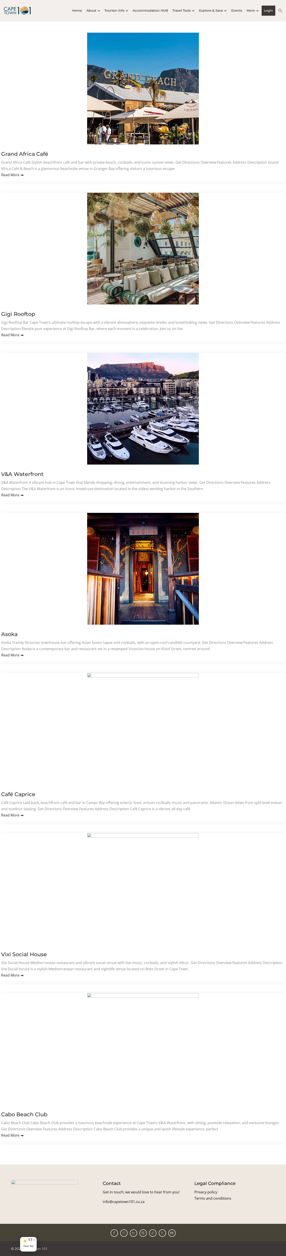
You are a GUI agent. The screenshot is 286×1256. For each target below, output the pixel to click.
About (91, 10)
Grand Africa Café (24, 154)
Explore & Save (211, 10)
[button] (279, 10)
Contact (112, 1183)
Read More (10, 174)
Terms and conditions (212, 1198)
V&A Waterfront (22, 474)
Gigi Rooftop (18, 314)
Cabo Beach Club (24, 1114)
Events (236, 10)
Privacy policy (205, 1192)
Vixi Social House (24, 954)
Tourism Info (114, 10)
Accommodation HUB (150, 10)
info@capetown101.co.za (124, 1201)
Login (268, 10)
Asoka (9, 634)
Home (77, 10)
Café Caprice (18, 794)
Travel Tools (181, 10)
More (251, 10)
